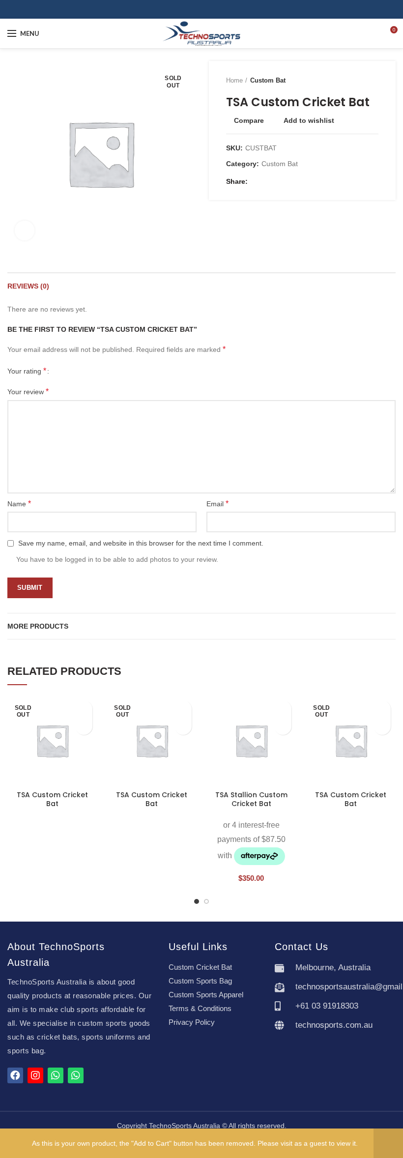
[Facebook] (196, 9)
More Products (37, 626)
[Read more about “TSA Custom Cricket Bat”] (83, 726)
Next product (373, 81)
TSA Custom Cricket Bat (52, 799)
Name (19, 503)
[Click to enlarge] (24, 230)
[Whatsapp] (55, 1075)
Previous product (354, 81)
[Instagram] (207, 9)
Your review (28, 391)
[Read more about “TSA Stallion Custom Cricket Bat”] (282, 726)
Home (234, 80)
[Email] (269, 181)
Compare (249, 120)
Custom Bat (268, 80)
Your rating (26, 371)
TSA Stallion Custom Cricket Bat (251, 799)
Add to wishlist (309, 120)
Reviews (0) (28, 286)
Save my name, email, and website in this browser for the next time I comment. (140, 543)
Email (217, 503)
